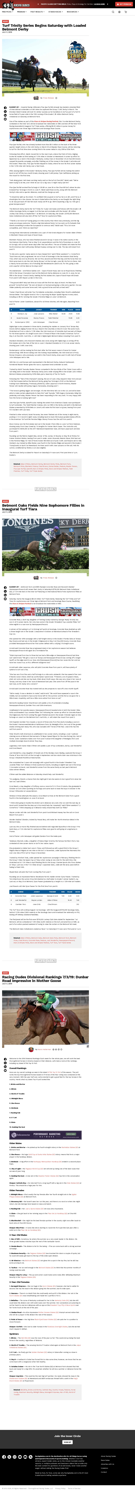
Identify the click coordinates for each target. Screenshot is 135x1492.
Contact (104, 1472)
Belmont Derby (37, 464)
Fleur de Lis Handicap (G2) (57, 1213)
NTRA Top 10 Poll (54, 1072)
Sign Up (67, 1442)
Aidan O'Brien (25, 464)
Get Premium (125, 4)
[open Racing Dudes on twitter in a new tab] (9, 1457)
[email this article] (5, 119)
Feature (62, 466)
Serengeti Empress (52, 1392)
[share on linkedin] (5, 115)
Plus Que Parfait (20, 469)
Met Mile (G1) (26, 1338)
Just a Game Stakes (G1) (34, 1209)
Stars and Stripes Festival (58, 469)
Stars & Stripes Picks (40, 469)
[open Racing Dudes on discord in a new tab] (25, 1457)
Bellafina (24, 1390)
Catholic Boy (46, 1390)
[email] (56, 98)
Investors (104, 1468)
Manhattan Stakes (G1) (69, 1147)
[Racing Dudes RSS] (30, 1457)
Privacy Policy (60, 1488)
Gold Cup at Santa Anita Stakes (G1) (41, 1154)
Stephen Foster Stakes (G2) (48, 1176)
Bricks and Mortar (34, 1390)
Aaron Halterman (44, 1049)
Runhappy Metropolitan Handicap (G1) (47, 1162)
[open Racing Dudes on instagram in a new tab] (14, 1457)
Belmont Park (65, 464)
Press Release (48, 98)
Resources (72, 12)
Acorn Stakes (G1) (48, 1286)
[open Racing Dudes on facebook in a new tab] (4, 1457)
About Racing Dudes (108, 1456)
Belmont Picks (19, 466)
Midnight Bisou (38, 1392)
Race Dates (105, 1460)
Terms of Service (74, 1488)
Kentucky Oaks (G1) (62, 1300)
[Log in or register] (119, 12)
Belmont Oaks (36, 938)
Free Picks (6, 12)
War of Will (64, 1392)
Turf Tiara (53, 943)
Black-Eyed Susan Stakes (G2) (45, 1319)
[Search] (113, 12)
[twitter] (53, 1049)
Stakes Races (55, 12)
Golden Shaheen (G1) (39, 1352)
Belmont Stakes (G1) (32, 1261)
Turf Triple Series (36, 471)
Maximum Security (25, 1392)
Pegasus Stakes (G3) (37, 1253)
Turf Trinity (25, 471)
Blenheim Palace (31, 466)
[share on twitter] (5, 111)
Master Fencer (71, 466)
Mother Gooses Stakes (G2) (48, 1312)
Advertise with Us (107, 1464)
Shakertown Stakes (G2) (18, 1378)
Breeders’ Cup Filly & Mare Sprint (62, 1305)
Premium (21, 12)
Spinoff (29, 469)
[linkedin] (59, 1049)
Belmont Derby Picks (51, 464)
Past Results (37, 12)
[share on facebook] (5, 108)
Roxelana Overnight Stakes (57, 1327)
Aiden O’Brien (25, 938)
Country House (57, 1390)
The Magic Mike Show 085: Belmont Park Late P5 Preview (46, 1418)
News (5, 21)
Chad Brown (43, 466)
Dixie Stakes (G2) (73, 1183)
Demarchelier (54, 466)
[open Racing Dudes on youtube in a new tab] (20, 1457)
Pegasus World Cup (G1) (34, 1169)
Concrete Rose (33, 940)
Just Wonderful (52, 940)
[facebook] (56, 1049)
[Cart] (126, 12)
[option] (73, 4)
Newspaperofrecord (66, 940)
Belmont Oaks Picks (50, 938)
